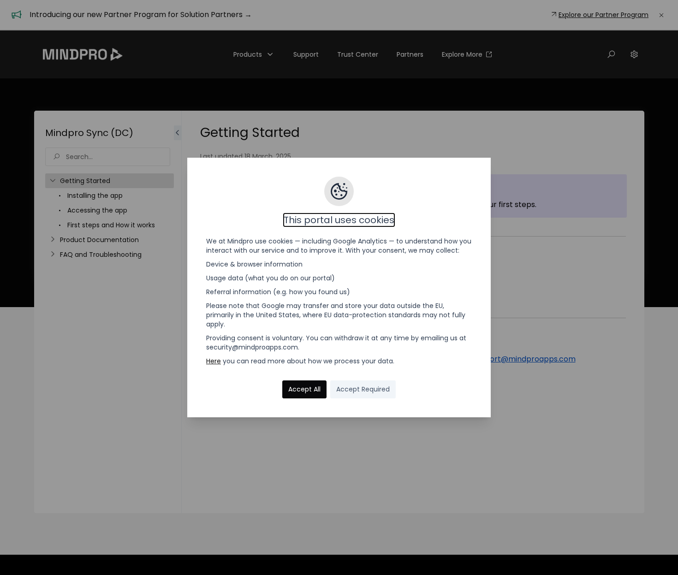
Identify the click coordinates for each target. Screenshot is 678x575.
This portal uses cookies (339, 219)
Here (213, 361)
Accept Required (363, 389)
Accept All (304, 389)
